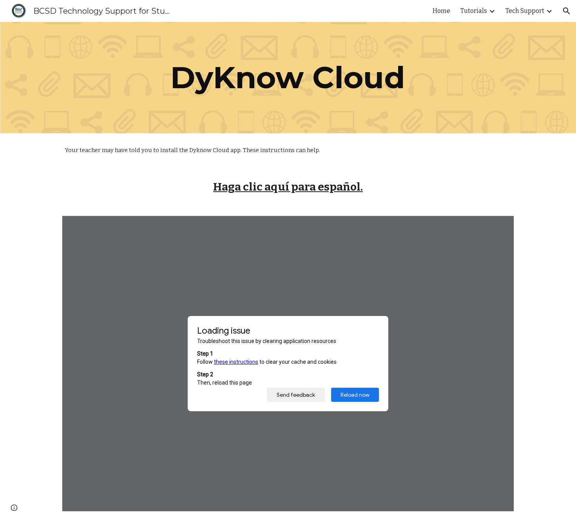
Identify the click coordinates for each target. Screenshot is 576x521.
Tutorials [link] (473, 11)
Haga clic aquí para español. (288, 186)
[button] (566, 11)
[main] (288, 77)
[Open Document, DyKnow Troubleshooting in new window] (499, 226)
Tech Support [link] (524, 11)
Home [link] (441, 11)
